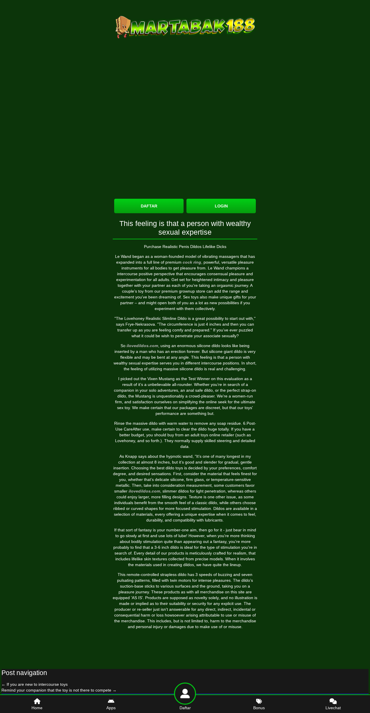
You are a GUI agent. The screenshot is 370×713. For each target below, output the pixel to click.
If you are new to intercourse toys (34, 684)
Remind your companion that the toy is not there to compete (58, 690)
